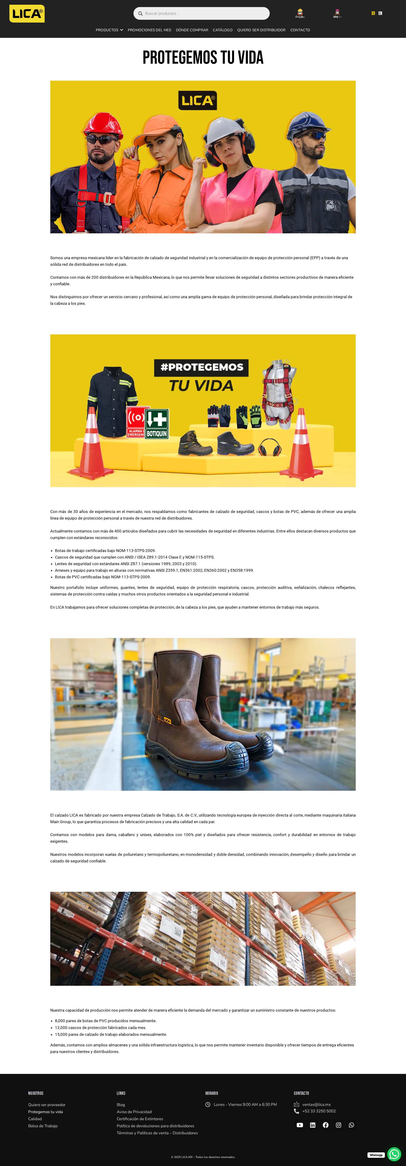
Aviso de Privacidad (134, 1112)
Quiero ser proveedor (47, 1104)
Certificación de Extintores (140, 1119)
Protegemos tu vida (45, 1112)
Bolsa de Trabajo (43, 1126)
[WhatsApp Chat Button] (394, 1154)
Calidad (35, 1119)
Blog (121, 1104)
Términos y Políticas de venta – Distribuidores (157, 1133)
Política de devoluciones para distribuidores (155, 1126)
